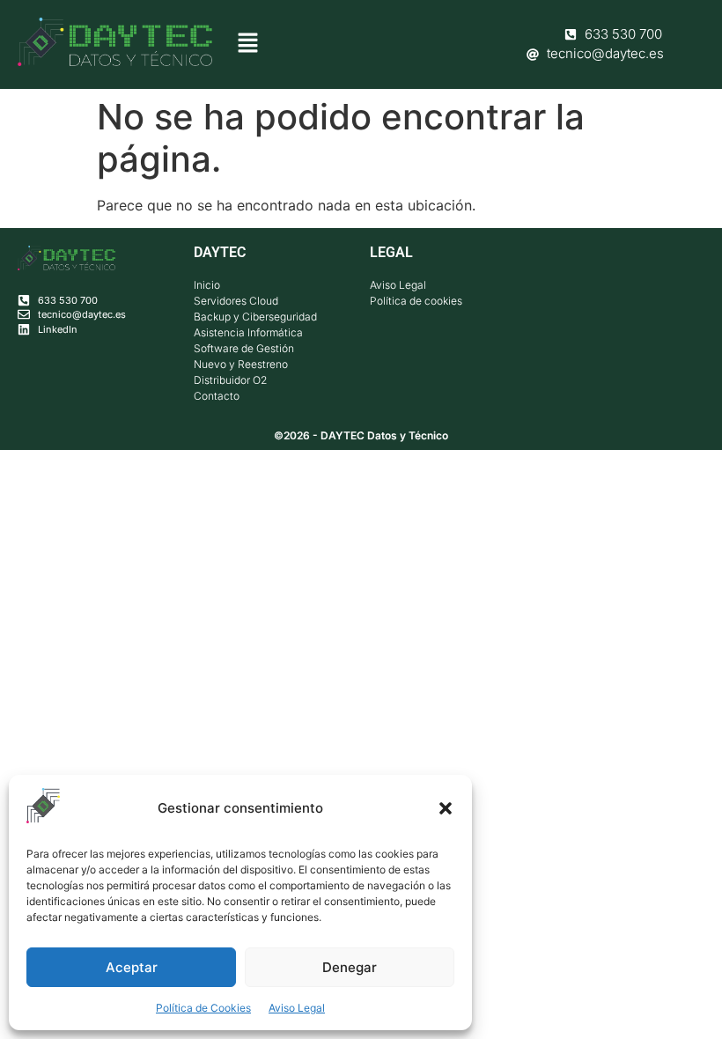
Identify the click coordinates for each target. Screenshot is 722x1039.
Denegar (349, 967)
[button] (445, 808)
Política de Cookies (203, 1007)
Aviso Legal (297, 1007)
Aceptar (132, 967)
